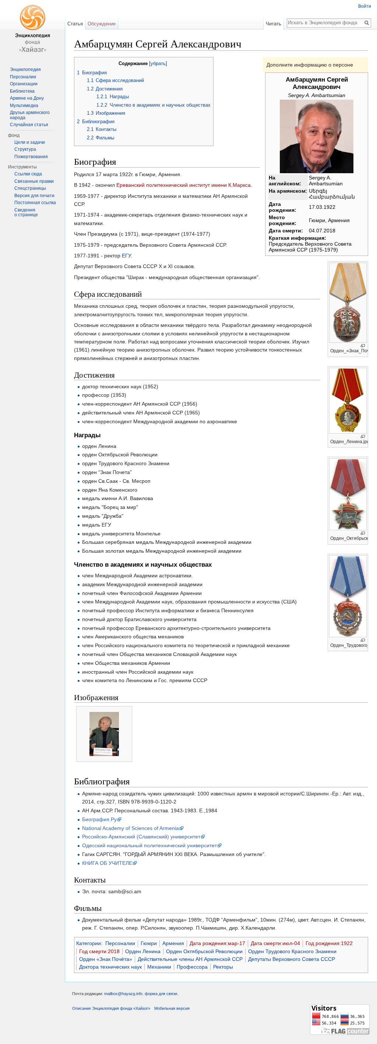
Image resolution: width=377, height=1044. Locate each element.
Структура (25, 149)
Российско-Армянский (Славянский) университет (141, 837)
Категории (88, 943)
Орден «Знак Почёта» (105, 959)
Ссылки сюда (28, 174)
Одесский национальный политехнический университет (149, 845)
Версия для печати (34, 195)
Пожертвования (31, 156)
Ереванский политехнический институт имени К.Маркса (183, 185)
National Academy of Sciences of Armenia (130, 828)
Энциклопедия (25, 69)
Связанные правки (34, 181)
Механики (159, 967)
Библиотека (22, 91)
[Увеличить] (363, 346)
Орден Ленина (143, 951)
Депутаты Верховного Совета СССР (291, 959)
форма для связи (161, 993)
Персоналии (120, 943)
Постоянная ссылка (35, 202)
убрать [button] (158, 63)
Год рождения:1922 (329, 943)
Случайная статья (29, 124)
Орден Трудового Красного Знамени (292, 951)
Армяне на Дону (27, 98)
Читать (273, 23)
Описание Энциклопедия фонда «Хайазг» (111, 1008)
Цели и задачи (29, 142)
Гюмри (149, 943)
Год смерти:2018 (99, 951)
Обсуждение (102, 23)
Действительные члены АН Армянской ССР (190, 959)
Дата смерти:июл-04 (275, 943)
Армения (173, 943)
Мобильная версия (172, 1008)
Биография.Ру (99, 819)
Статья (75, 23)
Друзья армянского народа (30, 115)
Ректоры (223, 967)
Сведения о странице (26, 212)
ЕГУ (126, 256)
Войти (364, 6)
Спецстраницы (30, 188)
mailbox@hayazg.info (123, 993)
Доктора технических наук (110, 967)
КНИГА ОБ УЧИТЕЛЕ (107, 863)
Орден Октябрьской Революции (204, 951)
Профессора (192, 967)
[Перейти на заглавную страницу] (32, 29)
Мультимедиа (24, 105)
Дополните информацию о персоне (310, 65)
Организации (24, 83)
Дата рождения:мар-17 (217, 943)
